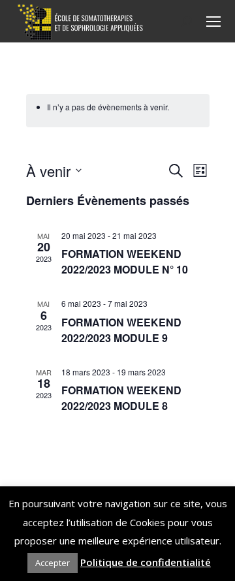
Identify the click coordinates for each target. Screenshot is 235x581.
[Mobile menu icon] (213, 21)
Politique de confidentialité (145, 562)
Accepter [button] (52, 563)
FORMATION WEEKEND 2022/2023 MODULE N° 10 (124, 261)
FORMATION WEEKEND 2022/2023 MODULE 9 (121, 330)
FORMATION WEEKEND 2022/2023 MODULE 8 (121, 398)
